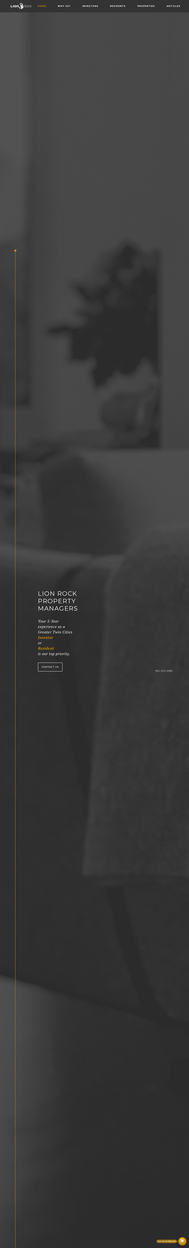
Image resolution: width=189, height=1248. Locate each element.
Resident (46, 648)
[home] (21, 6)
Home (42, 6)
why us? (64, 6)
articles (173, 6)
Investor (45, 637)
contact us (50, 667)
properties (146, 6)
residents (118, 6)
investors (90, 6)
